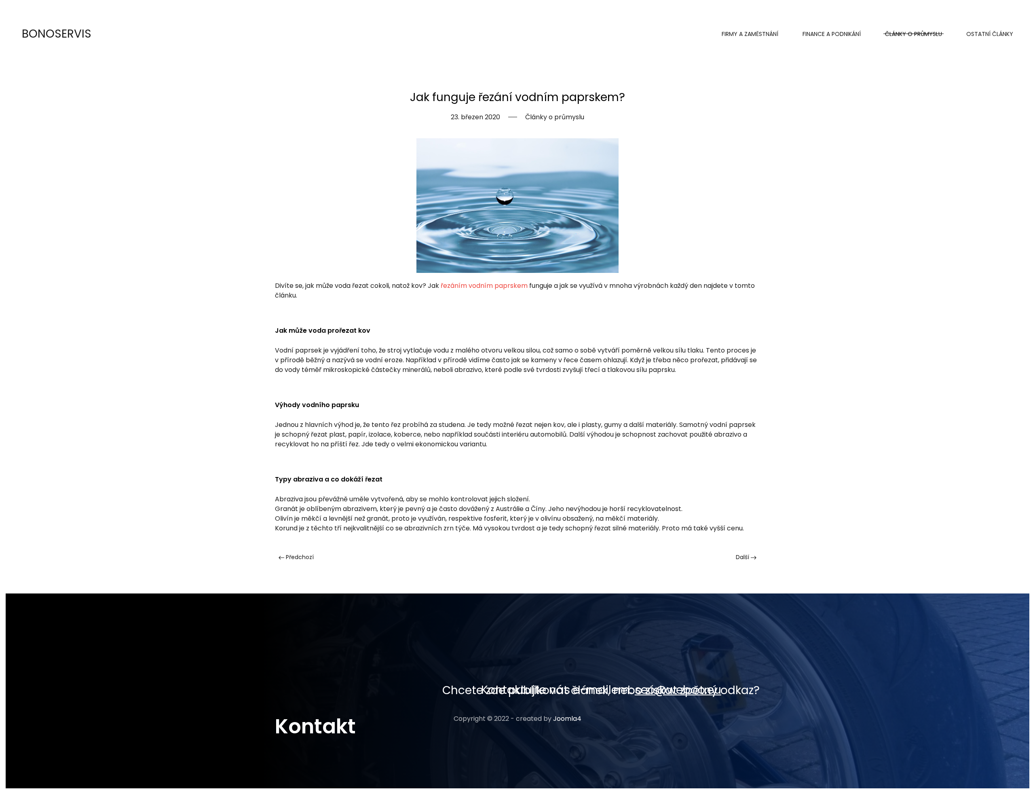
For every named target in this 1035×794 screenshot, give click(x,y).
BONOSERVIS (56, 34)
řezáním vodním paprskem (484, 285)
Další (743, 557)
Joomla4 (567, 718)
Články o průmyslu (913, 34)
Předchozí (299, 557)
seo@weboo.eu (678, 690)
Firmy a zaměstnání (750, 34)
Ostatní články (989, 34)
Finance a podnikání (832, 34)
